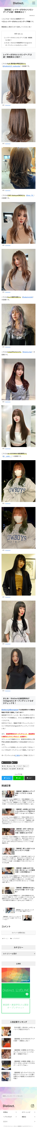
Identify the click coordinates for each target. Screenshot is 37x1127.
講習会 (24, 1117)
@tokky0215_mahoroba (11, 66)
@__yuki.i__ (7, 456)
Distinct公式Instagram (10, 710)
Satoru (10, 766)
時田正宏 (6, 768)
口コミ (5, 1121)
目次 (15, 34)
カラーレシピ (26, 1112)
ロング (15, 762)
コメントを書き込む (18, 932)
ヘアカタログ (7, 762)
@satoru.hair (27, 352)
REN (5, 766)
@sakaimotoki (27, 297)
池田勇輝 (13, 768)
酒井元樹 (21, 768)
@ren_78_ (30, 195)
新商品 (5, 1112)
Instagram (7, 105)
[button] (34, 1096)
